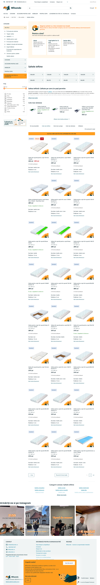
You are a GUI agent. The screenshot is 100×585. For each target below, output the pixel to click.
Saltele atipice (10, 56)
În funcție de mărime (12, 31)
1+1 (16, 110)
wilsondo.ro (11, 552)
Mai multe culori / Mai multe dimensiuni (16, 105)
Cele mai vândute (70, 126)
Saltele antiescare (39, 490)
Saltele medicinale (84, 488)
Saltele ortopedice (39, 488)
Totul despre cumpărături (41, 2)
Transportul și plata (41, 553)
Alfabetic (80, 126)
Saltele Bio (84, 490)
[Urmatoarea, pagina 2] (90, 475)
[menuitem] (5, 14)
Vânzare (16, 103)
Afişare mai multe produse (61, 119)
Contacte (52, 2)
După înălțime (10, 47)
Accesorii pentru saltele (13, 53)
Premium (16, 97)
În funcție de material (12, 41)
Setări (27, 580)
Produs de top (16, 108)
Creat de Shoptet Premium (87, 582)
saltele (50, 91)
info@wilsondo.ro (13, 544)
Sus (32, 475)
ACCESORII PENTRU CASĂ (11, 63)
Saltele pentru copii (12, 39)
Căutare (70, 8)
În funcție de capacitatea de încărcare (14, 50)
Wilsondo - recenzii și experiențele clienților (78, 544)
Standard (16, 99)
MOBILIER (7, 67)
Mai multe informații (30, 576)
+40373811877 (12, 547)
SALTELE (7, 27)
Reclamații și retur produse (43, 551)
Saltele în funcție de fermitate (14, 44)
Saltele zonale (61, 488)
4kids (16, 111)
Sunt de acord (69, 563)
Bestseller (16, 101)
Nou (16, 96)
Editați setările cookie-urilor (12, 581)
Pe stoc (16, 94)
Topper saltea (10, 34)
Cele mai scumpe (58, 126)
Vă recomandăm (34, 126)
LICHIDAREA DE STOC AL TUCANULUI (11, 76)
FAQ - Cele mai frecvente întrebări (45, 559)
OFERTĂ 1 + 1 (10, 36)
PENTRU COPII (8, 71)
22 (93, 475)
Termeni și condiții (41, 555)
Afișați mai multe (61, 495)
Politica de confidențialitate (43, 557)
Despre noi (59, 2)
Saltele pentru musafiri (62, 490)
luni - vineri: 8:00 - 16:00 (17, 555)
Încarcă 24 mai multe (61, 475)
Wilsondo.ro (11, 549)
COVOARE (7, 60)
